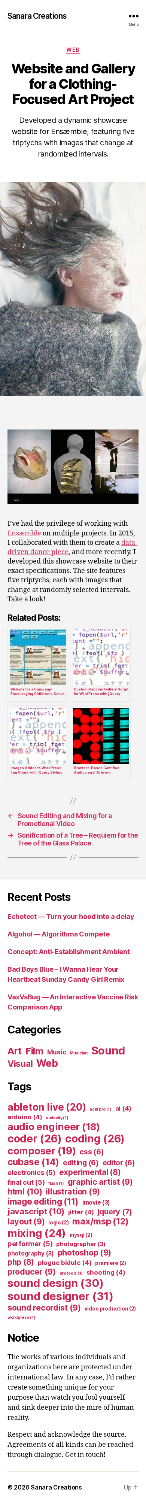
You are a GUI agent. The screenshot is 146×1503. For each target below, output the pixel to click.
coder (34, 1138)
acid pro (101, 1109)
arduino (24, 1117)
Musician (79, 1053)
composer (41, 1151)
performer (30, 1243)
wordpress (21, 1317)
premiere (110, 1263)
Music (56, 1052)
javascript (35, 1211)
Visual (20, 1064)
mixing (36, 1233)
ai (123, 1108)
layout (26, 1221)
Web (73, 49)
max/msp (100, 1221)
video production (110, 1309)
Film (34, 1051)
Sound (108, 1050)
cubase (33, 1162)
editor (119, 1162)
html (24, 1191)
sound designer (60, 1296)
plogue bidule (64, 1262)
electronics (31, 1172)
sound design (55, 1283)
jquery (115, 1211)
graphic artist (100, 1182)
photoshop (85, 1252)
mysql (81, 1235)
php (20, 1262)
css (91, 1151)
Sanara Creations (37, 16)
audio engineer (53, 1126)
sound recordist (44, 1307)
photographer (81, 1244)
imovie (96, 1202)
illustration (73, 1191)
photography (30, 1253)
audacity (57, 1117)
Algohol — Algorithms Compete (58, 934)
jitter (81, 1212)
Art (14, 1051)
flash (56, 1183)
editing (81, 1162)
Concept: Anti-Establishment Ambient (68, 952)
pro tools (71, 1273)
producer (31, 1271)
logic (58, 1223)
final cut (26, 1182)
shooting (105, 1272)
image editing (43, 1201)
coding (95, 1138)
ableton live (46, 1107)
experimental (90, 1172)
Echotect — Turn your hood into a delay (70, 916)
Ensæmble (24, 533)
